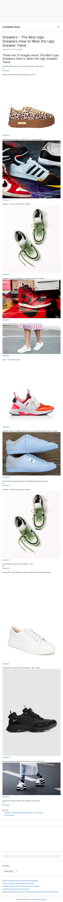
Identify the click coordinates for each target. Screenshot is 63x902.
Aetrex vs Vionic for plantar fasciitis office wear (18, 883)
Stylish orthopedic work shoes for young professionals (20, 880)
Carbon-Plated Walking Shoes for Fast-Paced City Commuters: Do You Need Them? (30, 892)
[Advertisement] (31, 11)
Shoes (7, 810)
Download (5, 70)
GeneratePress (42, 899)
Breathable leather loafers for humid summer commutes (20, 886)
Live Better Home (11, 27)
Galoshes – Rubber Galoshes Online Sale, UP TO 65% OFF (24, 812)
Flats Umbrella (9, 815)
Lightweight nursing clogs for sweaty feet (16, 889)
